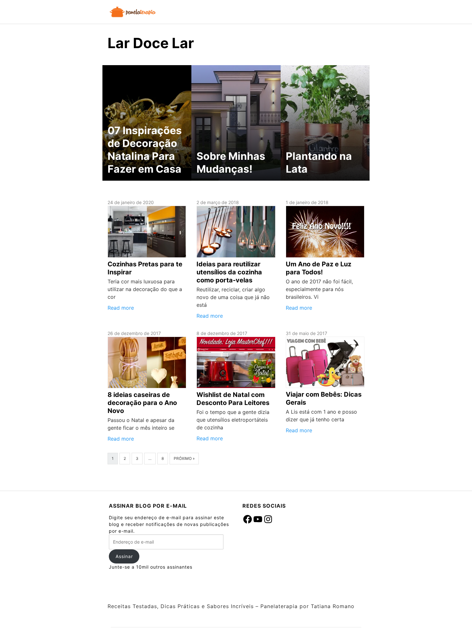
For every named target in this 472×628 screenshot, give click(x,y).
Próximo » (184, 458)
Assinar (124, 556)
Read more (121, 308)
